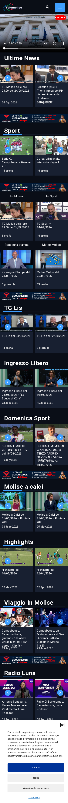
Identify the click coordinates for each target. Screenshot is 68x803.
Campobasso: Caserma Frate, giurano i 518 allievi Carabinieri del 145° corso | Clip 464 (14, 638)
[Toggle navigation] (60, 7)
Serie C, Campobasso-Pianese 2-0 (16, 162)
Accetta (36, 767)
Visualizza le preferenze (36, 788)
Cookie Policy (34, 797)
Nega (36, 778)
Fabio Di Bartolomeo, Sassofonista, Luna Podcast (50, 705)
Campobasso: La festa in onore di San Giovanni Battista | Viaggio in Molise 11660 (50, 638)
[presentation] (8, 78)
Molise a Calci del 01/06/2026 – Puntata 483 (16, 518)
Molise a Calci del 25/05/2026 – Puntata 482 (51, 518)
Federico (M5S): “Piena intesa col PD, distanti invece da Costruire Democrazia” (50, 94)
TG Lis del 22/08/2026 (51, 336)
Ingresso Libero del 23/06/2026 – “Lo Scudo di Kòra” (14, 394)
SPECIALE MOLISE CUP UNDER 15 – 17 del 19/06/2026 (14, 449)
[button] (62, 725)
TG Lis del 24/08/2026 (16, 336)
